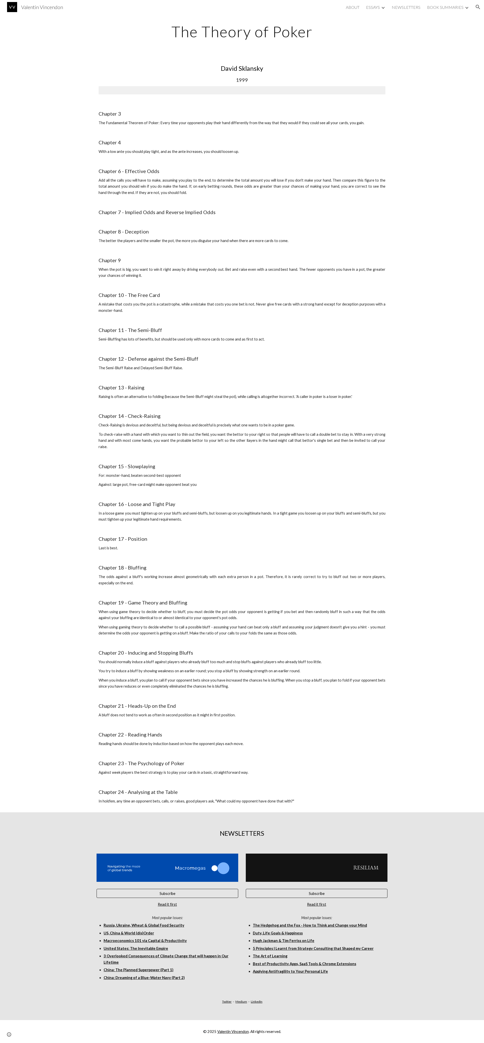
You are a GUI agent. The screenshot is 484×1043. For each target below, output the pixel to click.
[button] (478, 7)
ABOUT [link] (352, 7)
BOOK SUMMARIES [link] (445, 7)
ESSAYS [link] (373, 7)
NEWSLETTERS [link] (406, 7)
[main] (242, 31)
